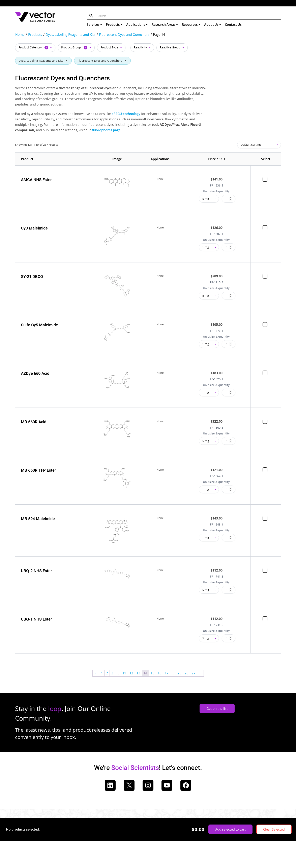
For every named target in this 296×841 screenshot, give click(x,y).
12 (131, 673)
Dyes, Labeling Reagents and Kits (70, 34)
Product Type (109, 47)
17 (166, 673)
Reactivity (141, 47)
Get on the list (217, 708)
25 (179, 673)
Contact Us (233, 24)
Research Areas (163, 24)
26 (186, 673)
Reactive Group (170, 47)
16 (159, 673)
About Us (211, 24)
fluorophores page (106, 130)
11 (124, 673)
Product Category (33, 47)
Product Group (73, 47)
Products (113, 24)
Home (20, 34)
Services (93, 24)
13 (138, 673)
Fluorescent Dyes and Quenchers (124, 34)
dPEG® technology (126, 114)
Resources (190, 24)
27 (193, 673)
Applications (135, 24)
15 (152, 673)
